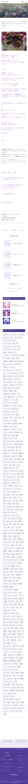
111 (4, 678)
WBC (12, 402)
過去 (17, 684)
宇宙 (13, 411)
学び (7, 625)
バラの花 (5, 595)
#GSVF (19, 288)
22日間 (17, 509)
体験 (22, 506)
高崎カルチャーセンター (12, 693)
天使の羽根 (5, 361)
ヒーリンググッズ (10, 364)
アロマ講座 (5, 417)
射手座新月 (11, 361)
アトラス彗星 (10, 622)
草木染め (13, 482)
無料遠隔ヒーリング (16, 491)
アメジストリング (17, 379)
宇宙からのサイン (6, 453)
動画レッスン (21, 598)
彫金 (11, 521)
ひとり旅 (5, 628)
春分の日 (14, 536)
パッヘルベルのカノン (7, 592)
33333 (19, 393)
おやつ (10, 524)
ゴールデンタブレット (7, 646)
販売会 (4, 444)
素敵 (16, 699)
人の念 (4, 527)
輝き (4, 643)
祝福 (4, 420)
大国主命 (17, 414)
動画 (19, 474)
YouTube (14, 405)
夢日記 (18, 358)
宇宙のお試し (13, 393)
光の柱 (4, 503)
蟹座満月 (5, 376)
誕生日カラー (5, 385)
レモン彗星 (15, 681)
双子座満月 (10, 485)
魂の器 (9, 580)
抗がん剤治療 (16, 432)
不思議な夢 (13, 565)
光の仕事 (5, 598)
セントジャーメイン (6, 343)
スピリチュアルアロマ (13, 426)
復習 (23, 459)
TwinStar (16, 337)
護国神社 (11, 586)
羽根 (13, 396)
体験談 (20, 684)
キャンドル (17, 515)
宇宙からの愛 (12, 690)
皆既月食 (5, 660)
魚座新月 (5, 539)
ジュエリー (22, 705)
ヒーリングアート (19, 385)
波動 (15, 361)
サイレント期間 (14, 453)
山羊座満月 (5, 577)
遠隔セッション (12, 468)
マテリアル (19, 429)
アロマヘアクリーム (6, 515)
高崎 (15, 708)
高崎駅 (14, 524)
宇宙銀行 (21, 678)
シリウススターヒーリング (8, 589)
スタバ (11, 637)
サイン (4, 693)
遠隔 (22, 474)
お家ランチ (5, 524)
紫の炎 (15, 539)
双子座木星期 (5, 568)
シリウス (12, 574)
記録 (10, 675)
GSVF (4, 447)
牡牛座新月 (20, 562)
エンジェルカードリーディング (8, 696)
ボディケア (5, 708)
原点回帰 (5, 601)
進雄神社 (5, 551)
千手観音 (15, 663)
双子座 (4, 574)
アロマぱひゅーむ (18, 364)
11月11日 (21, 628)
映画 (7, 637)
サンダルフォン (20, 619)
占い (7, 334)
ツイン (20, 497)
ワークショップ (6, 565)
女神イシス (15, 497)
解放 (10, 459)
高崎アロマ (22, 355)
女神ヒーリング (10, 388)
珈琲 (15, 637)
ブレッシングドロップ (7, 370)
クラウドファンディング (12, 340)
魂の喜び (18, 506)
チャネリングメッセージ (7, 349)
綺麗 (15, 678)
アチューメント (9, 379)
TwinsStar (5, 382)
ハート (10, 474)
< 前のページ (5, 230)
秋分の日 (18, 616)
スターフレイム (18, 545)
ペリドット (10, 539)
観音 (17, 554)
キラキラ (10, 420)
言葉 (4, 379)
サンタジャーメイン (10, 509)
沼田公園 (22, 560)
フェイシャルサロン (7, 616)
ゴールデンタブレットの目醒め (16, 456)
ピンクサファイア (19, 396)
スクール (10, 708)
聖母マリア (20, 382)
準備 (13, 625)
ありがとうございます (19, 571)
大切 (12, 462)
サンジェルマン (6, 663)
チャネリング (11, 711)
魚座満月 (17, 672)
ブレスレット (5, 399)
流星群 (4, 500)
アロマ (18, 349)
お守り (4, 340)
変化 (22, 637)
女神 (19, 346)
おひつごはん (18, 527)
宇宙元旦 (9, 536)
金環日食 (21, 622)
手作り (10, 465)
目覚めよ (5, 497)
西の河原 (13, 554)
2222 (18, 476)
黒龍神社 (5, 631)
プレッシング (13, 479)
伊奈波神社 (19, 660)
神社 (21, 441)
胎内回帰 (20, 663)
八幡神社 (5, 610)
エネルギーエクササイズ (14, 568)
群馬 (4, 334)
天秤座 (18, 702)
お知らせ (10, 417)
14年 (16, 657)
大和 (13, 494)
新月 (4, 364)
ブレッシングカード (7, 494)
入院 (16, 450)
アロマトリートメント (7, 681)
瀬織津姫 (9, 396)
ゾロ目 (22, 476)
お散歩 (8, 521)
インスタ (19, 405)
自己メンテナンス (6, 619)
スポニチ (14, 577)
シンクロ (5, 462)
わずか (8, 640)
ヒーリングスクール (7, 355)
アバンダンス (5, 604)
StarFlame (5, 367)
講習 (21, 568)
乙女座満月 (21, 657)
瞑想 (17, 343)
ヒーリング (5, 711)
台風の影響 (21, 453)
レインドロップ (14, 346)
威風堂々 (5, 654)
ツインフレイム (13, 512)
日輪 (20, 554)
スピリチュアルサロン (7, 506)
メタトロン (13, 619)
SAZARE (4, 388)
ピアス (4, 358)
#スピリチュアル (14, 291)
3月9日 (4, 702)
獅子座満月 (5, 390)
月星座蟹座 (19, 521)
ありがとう (8, 545)
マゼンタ (9, 533)
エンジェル (5, 657)
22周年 (22, 690)
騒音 (4, 625)
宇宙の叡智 (5, 426)
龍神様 (15, 420)
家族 (21, 551)
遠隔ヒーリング (21, 361)
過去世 (10, 382)
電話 (11, 432)
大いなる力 (15, 598)
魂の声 (18, 503)
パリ (11, 663)
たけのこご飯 (10, 560)
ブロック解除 (19, 557)
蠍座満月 (13, 557)
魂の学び (8, 557)
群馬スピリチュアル (11, 352)
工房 (15, 521)
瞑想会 (13, 343)
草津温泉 (17, 551)
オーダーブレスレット (7, 687)
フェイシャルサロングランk (19, 417)
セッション (14, 643)
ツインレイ (12, 399)
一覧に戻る (14, 230)
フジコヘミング (6, 432)
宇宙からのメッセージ (15, 408)
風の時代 (5, 352)
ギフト (17, 411)
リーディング (5, 571)
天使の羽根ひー (13, 640)
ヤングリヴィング (6, 479)
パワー (16, 462)
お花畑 (12, 471)
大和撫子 (8, 643)
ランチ (4, 530)
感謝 (17, 613)
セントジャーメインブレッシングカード (10, 648)
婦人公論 (9, 598)
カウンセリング (13, 334)
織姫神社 (5, 533)
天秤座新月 (16, 622)
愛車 (22, 524)
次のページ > (22, 230)
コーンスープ (20, 595)
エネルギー (16, 485)
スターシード (13, 666)
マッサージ (18, 565)
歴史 (17, 601)
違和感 (4, 512)
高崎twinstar (20, 539)
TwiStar (4, 396)
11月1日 (12, 684)
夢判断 (9, 702)
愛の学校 (18, 690)
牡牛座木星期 (14, 423)
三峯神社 (21, 542)
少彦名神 (22, 702)
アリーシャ (21, 373)
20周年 (17, 530)
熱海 (21, 625)
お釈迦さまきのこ (6, 613)
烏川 (4, 521)
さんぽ (16, 471)
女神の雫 (21, 530)
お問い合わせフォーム (10, 193)
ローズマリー (14, 610)
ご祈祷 (9, 631)
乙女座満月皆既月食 (11, 660)
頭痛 (8, 527)
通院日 (4, 622)
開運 (20, 337)
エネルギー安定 (6, 456)
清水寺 (18, 631)
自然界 (13, 503)
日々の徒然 (17, 388)
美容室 (17, 435)
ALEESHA (5, 580)
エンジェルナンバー (7, 411)
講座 (8, 358)
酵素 (14, 465)
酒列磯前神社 (5, 586)
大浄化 (4, 560)
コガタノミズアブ (13, 583)
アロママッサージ (9, 678)
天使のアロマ (10, 376)
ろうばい (9, 500)
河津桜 (17, 542)
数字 (18, 646)
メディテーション (6, 346)
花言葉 (16, 500)
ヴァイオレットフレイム (7, 548)
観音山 (13, 545)
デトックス (5, 465)
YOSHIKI (9, 542)
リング (23, 631)
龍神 (19, 604)
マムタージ (14, 675)
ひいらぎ (5, 518)
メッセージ (17, 376)
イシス (4, 542)
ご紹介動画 (5, 468)
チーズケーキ (15, 592)
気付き (9, 435)
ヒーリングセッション (17, 370)
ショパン (5, 485)
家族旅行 (8, 554)
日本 (9, 628)
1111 (8, 408)
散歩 (17, 447)
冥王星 (16, 402)
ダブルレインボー (6, 672)
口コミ (16, 438)
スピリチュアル (6, 337)
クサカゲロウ (5, 583)
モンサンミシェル (11, 601)
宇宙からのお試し (6, 393)
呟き (17, 468)
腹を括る (5, 435)
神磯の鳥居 (20, 583)
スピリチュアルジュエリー (8, 438)
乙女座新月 (21, 462)
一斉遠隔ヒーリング (11, 654)
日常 (17, 607)
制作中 (18, 637)
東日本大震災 (11, 657)
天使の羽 (18, 666)
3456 (4, 607)
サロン (12, 672)
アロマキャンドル (6, 402)
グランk (13, 616)
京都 (12, 628)
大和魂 (21, 494)
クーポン (8, 373)
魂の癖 (21, 509)
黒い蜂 (18, 687)
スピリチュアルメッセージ (8, 488)
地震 (11, 604)
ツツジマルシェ (13, 562)
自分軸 (15, 390)
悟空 (23, 533)
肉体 (13, 580)
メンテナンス (14, 651)
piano (13, 542)
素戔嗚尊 (9, 551)
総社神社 (22, 646)
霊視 (20, 711)
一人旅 (17, 625)
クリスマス (9, 491)
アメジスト (13, 527)
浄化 (11, 595)
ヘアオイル (13, 429)
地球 (20, 447)
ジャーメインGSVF (6, 414)
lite (8, 666)
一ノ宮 (9, 634)
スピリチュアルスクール (12, 518)
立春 (8, 512)
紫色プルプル (12, 385)
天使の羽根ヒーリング (7, 405)
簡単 (20, 592)
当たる (17, 711)
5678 (20, 648)
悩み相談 (5, 714)
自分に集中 (19, 654)
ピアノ (18, 482)
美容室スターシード (7, 482)
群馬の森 (12, 447)
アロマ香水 (13, 358)
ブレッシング (12, 607)
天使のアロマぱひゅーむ (18, 444)
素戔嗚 (17, 580)
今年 (4, 640)
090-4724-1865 (9, 219)
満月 (4, 474)
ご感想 (17, 399)
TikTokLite (5, 669)
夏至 (13, 435)
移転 (19, 479)
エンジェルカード (20, 708)
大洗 (10, 577)
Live (10, 669)
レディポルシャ (6, 471)
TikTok (4, 666)
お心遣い (11, 571)
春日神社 (22, 672)
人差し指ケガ (5, 690)
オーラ (12, 337)
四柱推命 (18, 533)
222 (19, 450)
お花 (19, 699)
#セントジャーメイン (12, 288)
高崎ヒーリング (14, 373)
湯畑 (4, 554)
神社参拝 (10, 390)
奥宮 (8, 574)
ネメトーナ (19, 488)
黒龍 (22, 604)
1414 (9, 450)
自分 (9, 462)
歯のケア (22, 376)
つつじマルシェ (6, 562)
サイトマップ (21, 771)
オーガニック (10, 444)
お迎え (18, 524)
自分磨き (20, 423)
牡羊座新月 (18, 548)
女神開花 (20, 518)
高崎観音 (16, 589)
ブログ (4, 408)
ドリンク (18, 465)
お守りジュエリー (15, 355)
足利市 (14, 533)
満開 (23, 548)
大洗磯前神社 (18, 574)
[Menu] (25, 1)
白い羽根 (14, 604)
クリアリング (5, 459)
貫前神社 (5, 634)
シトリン (19, 640)
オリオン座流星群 (6, 684)
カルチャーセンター (7, 705)
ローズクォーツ (21, 675)
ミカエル (9, 497)
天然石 (14, 687)
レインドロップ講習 (16, 459)
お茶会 (8, 447)
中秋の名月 (21, 471)
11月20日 (14, 631)
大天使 (13, 414)
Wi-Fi (19, 536)
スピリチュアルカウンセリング (9, 441)
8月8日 (21, 601)
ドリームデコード (15, 705)
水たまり (15, 474)
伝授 (14, 506)
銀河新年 (5, 450)
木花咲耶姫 (19, 634)
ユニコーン (5, 651)
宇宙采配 (13, 613)
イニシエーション (12, 367)
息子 (21, 432)
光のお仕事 (5, 675)
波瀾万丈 (5, 536)
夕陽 (4, 476)
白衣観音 (9, 503)
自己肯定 (19, 651)
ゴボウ (15, 595)
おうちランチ (16, 560)
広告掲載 (18, 577)
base (4, 373)
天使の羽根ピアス (6, 429)
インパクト (12, 530)
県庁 (9, 610)
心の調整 (13, 702)
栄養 (4, 637)
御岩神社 (16, 628)
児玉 (20, 607)
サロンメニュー (15, 669)
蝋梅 (13, 515)
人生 (4, 557)
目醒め (14, 646)
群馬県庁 (20, 500)
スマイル (14, 382)
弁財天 (22, 687)
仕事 (4, 509)
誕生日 (13, 450)
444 (7, 607)
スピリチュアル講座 (7, 423)
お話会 (17, 441)
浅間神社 (14, 634)
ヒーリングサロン (20, 334)
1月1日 (17, 494)
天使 (14, 349)
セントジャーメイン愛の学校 (8, 699)
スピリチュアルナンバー (11, 476)
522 (20, 485)
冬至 (4, 491)
